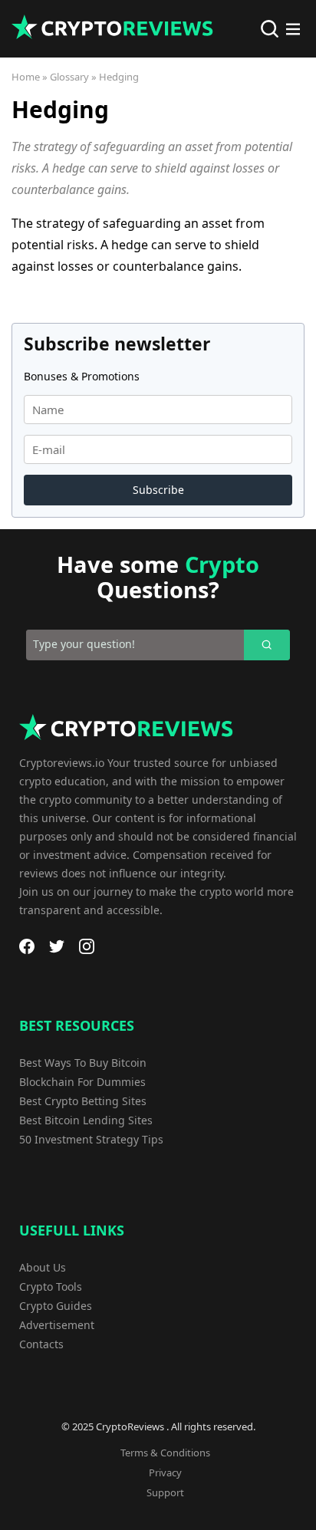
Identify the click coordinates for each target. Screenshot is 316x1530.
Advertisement (56, 1325)
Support (165, 1492)
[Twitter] (56, 946)
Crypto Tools (50, 1286)
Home (26, 77)
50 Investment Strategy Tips (91, 1139)
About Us (42, 1267)
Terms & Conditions (165, 1452)
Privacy (165, 1472)
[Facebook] (27, 946)
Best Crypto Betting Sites (82, 1101)
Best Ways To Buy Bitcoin (82, 1062)
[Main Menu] (292, 29)
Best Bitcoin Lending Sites (86, 1120)
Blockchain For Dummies (82, 1081)
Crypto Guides (55, 1305)
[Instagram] (86, 946)
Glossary (69, 77)
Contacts (41, 1344)
